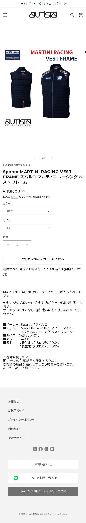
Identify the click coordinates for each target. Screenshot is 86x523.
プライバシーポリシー (21, 419)
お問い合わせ (43, 464)
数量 (5, 237)
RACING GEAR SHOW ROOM (43, 491)
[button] (5, 15)
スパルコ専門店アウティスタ (36, 514)
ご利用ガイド (16, 410)
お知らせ (13, 401)
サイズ (6, 220)
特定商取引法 (17, 438)
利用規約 (14, 429)
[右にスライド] (51, 157)
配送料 (14, 197)
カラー (6, 203)
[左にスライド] (34, 157)
